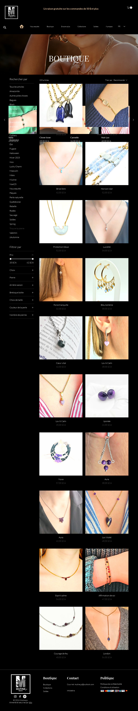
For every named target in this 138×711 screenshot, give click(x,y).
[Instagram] (15, 696)
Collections (47, 688)
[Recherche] (4, 27)
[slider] (10, 259)
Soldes (45, 691)
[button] (130, 7)
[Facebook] (20, 696)
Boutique (47, 684)
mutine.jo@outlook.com (84, 684)
